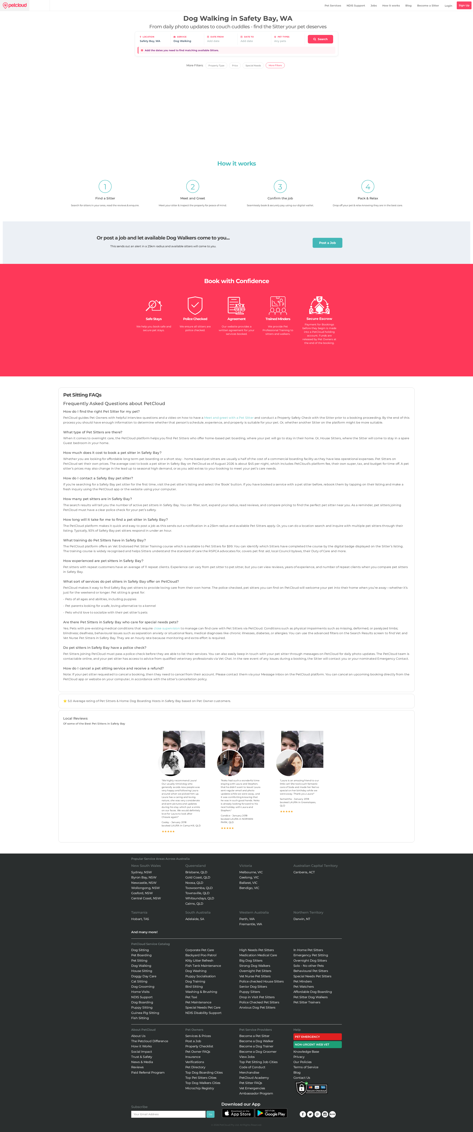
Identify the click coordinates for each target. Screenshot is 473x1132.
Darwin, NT (301, 919)
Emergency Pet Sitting (310, 955)
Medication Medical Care (258, 955)
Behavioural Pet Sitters (310, 971)
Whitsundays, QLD (199, 898)
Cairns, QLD (194, 903)
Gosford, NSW (142, 893)
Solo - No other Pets (308, 966)
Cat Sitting (139, 981)
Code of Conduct (252, 1067)
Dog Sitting (140, 950)
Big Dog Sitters (251, 960)
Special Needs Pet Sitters (312, 976)
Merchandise (249, 1072)
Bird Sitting (194, 986)
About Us (138, 1036)
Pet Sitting (139, 960)
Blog (408, 5)
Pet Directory (195, 1067)
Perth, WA (247, 919)
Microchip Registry (199, 1088)
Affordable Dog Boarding (312, 992)
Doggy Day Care (143, 976)
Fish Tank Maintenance (203, 966)
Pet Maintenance (198, 1002)
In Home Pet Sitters (308, 950)
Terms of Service (305, 1067)
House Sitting (141, 971)
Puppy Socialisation (200, 976)
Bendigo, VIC (249, 888)
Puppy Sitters (249, 992)
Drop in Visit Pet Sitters (257, 997)
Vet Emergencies (252, 1088)
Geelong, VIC (249, 877)
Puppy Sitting (142, 1007)
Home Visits (140, 992)
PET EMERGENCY (307, 1036)
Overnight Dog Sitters (310, 960)
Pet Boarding (141, 955)
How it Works (141, 1046)
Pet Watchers (303, 986)
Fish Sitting (140, 1018)
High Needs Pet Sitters (256, 950)
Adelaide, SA (194, 919)
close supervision (167, 628)
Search (322, 39)
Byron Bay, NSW (143, 877)
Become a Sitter (428, 5)
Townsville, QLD (197, 893)
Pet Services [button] (333, 5)
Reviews (137, 1067)
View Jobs (247, 1057)
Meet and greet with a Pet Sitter (229, 417)
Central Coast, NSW (146, 898)
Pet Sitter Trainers (306, 1002)
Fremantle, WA (250, 924)
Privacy (299, 1057)
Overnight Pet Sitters (255, 971)
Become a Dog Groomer (257, 1051)
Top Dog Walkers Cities (202, 1083)
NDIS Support (356, 5)
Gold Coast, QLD (197, 877)
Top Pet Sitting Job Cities (258, 1062)
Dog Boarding (142, 1002)
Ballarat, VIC (248, 883)
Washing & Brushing (201, 992)
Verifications (194, 1062)
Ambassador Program (256, 1093)
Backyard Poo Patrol (201, 955)
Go (210, 1114)
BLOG (332, 1114)
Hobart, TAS (140, 919)
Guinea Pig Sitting (145, 1013)
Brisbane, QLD (196, 872)
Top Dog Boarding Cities (204, 1072)
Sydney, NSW (141, 872)
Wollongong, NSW (145, 888)
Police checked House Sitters (261, 981)
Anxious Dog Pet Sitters (257, 1007)
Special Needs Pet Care (202, 1007)
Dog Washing (196, 971)
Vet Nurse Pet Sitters (255, 976)
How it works (391, 5)
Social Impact (141, 1051)
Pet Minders (302, 981)
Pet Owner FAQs (197, 1051)
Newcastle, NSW (143, 883)
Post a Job (327, 243)
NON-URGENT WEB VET (312, 1044)
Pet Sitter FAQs (250, 1083)
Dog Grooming (142, 986)
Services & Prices (198, 1036)
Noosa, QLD (194, 883)
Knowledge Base (306, 1051)
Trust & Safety (141, 1057)
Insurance (192, 1057)
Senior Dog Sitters (253, 986)
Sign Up (464, 5)
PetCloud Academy (254, 1078)
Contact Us (301, 1078)
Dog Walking (141, 966)
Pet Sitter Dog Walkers (310, 997)
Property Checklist (199, 1046)
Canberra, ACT (304, 872)
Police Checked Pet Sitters (259, 1002)
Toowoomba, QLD (199, 888)
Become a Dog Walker (256, 1041)
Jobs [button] (374, 5)
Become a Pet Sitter (254, 1036)
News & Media (142, 1062)
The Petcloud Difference (149, 1041)
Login (448, 5)
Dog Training (195, 981)
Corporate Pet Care (199, 950)
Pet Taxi (191, 997)
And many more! (144, 932)
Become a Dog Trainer (256, 1046)
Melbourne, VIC (251, 872)
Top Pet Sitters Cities (201, 1078)
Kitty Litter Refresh (199, 960)
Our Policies (302, 1062)
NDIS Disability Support (203, 1013)
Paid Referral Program (148, 1072)
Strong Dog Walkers (254, 966)
